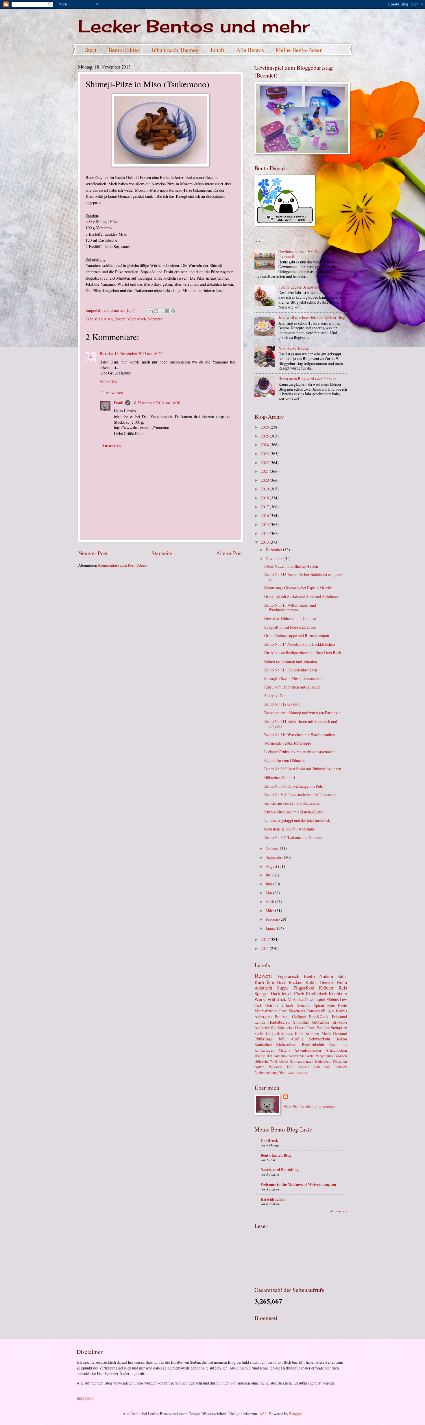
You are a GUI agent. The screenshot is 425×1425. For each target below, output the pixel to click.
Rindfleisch (316, 993)
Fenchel (323, 1027)
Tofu (282, 1039)
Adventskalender (307, 1050)
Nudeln (326, 976)
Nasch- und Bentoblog (279, 1170)
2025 (265, 436)
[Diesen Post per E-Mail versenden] (151, 311)
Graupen (341, 1055)
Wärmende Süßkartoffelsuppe (288, 743)
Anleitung (280, 1055)
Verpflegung (324, 1055)
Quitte (283, 1061)
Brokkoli (339, 1022)
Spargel (261, 993)
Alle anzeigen (338, 1211)
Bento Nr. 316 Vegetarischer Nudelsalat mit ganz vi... (303, 577)
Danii (118, 403)
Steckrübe (307, 1055)
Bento (309, 976)
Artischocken (336, 1050)
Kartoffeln (264, 982)
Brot (281, 982)
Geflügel (299, 1016)
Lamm (259, 1022)
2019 (265, 489)
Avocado (303, 1005)
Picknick (341, 1066)
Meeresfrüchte (266, 1011)
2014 (265, 533)
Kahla (311, 982)
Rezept (119, 319)
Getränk (271, 1005)
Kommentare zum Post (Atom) (123, 565)
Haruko (106, 354)
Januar (271, 928)
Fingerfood (303, 988)
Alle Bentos (250, 50)
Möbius (332, 999)
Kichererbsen (287, 1044)
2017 (265, 507)
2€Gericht (275, 1066)
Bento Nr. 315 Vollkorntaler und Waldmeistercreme (290, 607)
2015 (265, 524)
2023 (265, 453)
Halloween (322, 1061)
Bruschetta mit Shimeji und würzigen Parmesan (302, 712)
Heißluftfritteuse (279, 1033)
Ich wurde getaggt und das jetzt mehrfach (297, 820)
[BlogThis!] (156, 311)
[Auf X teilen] (162, 311)
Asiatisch (105, 319)
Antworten (108, 381)
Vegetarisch (136, 319)
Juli (269, 875)
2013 (265, 542)
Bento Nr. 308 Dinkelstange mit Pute (293, 786)
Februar (272, 919)
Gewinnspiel (315, 999)
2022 (265, 462)
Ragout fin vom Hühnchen (285, 760)
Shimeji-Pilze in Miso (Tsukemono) (293, 678)
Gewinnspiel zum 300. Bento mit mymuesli (304, 254)
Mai (269, 893)
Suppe (283, 988)
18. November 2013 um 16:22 (138, 353)
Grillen (259, 1066)
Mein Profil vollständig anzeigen (309, 1106)
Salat (342, 976)
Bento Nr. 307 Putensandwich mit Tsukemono (300, 794)
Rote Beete (337, 1005)
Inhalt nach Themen (175, 50)
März (270, 910)
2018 (265, 498)
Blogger (295, 1413)
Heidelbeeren (279, 1022)
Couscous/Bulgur (320, 1011)
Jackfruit (301, 1072)
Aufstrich (262, 1027)
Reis (343, 988)
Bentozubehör (313, 1044)
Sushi (258, 1033)
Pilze (283, 1011)
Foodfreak (269, 1140)
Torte (311, 1027)
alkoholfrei (263, 1055)
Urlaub (287, 1005)
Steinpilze (339, 1027)
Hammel (340, 1033)
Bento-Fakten (124, 50)
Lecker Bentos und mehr (193, 25)
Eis (273, 1027)
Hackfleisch (282, 993)
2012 (265, 939)
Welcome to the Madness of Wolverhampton (298, 1184)
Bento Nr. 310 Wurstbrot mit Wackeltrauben (299, 734)
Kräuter (326, 988)
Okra (282, 1072)
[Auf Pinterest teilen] (173, 311)
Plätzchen (340, 1061)
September (275, 857)
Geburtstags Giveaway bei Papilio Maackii (298, 587)
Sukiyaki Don (275, 695)
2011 (265, 948)
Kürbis (341, 1011)
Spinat (319, 1005)
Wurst (260, 999)
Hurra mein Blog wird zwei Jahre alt (307, 378)
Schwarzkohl (319, 1039)
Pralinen (282, 1016)
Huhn (342, 982)
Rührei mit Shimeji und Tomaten (290, 661)
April (270, 901)
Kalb (299, 1033)
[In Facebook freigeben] (167, 311)
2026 (265, 427)
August (272, 866)
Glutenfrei (320, 1022)
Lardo (291, 1072)
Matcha (284, 1050)
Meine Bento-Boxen (299, 50)
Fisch (299, 993)
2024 (265, 444)
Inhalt (217, 50)
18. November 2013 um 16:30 (156, 402)
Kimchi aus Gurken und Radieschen (292, 803)
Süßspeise (285, 1027)
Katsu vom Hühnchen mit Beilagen (292, 687)
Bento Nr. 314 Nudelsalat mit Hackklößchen (299, 644)
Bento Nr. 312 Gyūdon (282, 704)
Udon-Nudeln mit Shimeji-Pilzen (291, 566)
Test (290, 1066)
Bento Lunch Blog (275, 1155)
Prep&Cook (318, 1016)
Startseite (161, 553)
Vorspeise (155, 319)
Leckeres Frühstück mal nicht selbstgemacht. (300, 751)
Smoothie (301, 1022)
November (275, 558)
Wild (273, 1061)
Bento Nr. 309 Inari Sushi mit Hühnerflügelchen (302, 768)
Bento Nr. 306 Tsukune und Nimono (293, 837)
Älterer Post (229, 553)
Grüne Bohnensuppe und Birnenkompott (296, 635)
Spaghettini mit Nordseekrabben (290, 627)
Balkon (341, 1039)
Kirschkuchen (272, 1199)
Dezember (274, 549)
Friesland (339, 1016)
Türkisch (303, 1066)
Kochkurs (338, 993)
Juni (269, 884)
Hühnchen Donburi (279, 777)
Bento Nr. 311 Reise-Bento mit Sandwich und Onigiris (300, 724)
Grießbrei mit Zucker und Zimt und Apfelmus (301, 596)
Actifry (294, 1055)
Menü (326, 1033)
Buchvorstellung (266, 1072)
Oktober (273, 848)
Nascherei (297, 1011)
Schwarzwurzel (301, 1061)
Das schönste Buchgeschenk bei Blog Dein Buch (302, 652)
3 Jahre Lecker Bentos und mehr (304, 287)
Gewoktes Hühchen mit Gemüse (290, 618)
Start (91, 50)
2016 (265, 515)
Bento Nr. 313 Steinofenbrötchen (290, 670)
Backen (295, 982)
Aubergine (262, 1016)
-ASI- (262, 1413)
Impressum (86, 1398)
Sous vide (321, 1066)
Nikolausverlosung (293, 348)
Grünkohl (261, 1061)
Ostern (300, 1027)
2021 (265, 471)
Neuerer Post (93, 553)
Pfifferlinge (263, 1039)
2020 (265, 480)
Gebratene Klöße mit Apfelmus (289, 829)
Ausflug (297, 1039)
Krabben (312, 1033)
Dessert (326, 982)
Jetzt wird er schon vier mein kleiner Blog (311, 317)
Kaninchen (263, 1044)
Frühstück (276, 999)
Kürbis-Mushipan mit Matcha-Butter (293, 812)
